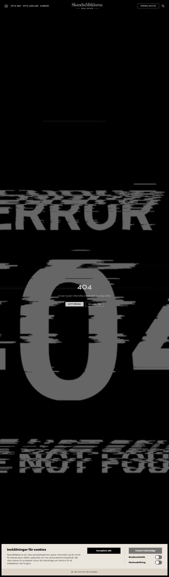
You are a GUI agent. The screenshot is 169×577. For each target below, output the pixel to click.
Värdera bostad (148, 6)
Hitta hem (16, 6)
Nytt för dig (74, 304)
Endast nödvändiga (145, 550)
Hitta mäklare (30, 6)
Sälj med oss (94, 304)
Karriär (44, 6)
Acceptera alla (103, 550)
